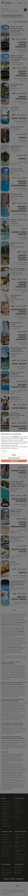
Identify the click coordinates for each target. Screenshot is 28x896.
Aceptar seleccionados (14, 458)
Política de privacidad (12, 448)
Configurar (4, 451)
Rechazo (14, 455)
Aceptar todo (14, 461)
